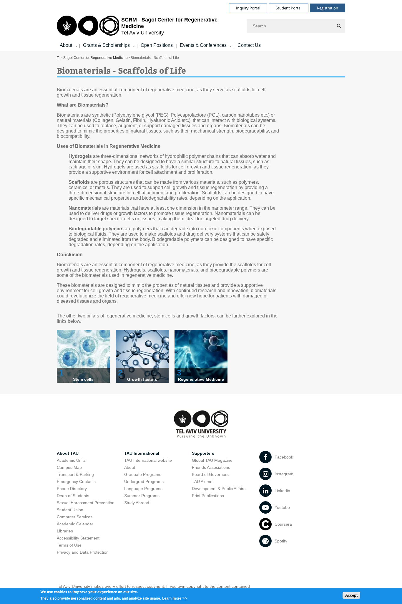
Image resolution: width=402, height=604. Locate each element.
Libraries (65, 531)
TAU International (141, 453)
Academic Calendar (75, 524)
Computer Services (74, 516)
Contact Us (249, 45)
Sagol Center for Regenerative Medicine (95, 58)
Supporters (203, 453)
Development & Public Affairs (218, 488)
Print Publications (208, 495)
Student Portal (288, 8)
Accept (351, 595)
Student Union (70, 509)
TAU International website (148, 460)
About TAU (68, 453)
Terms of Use (69, 545)
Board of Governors (210, 474)
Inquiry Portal (248, 8)
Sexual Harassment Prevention (85, 502)
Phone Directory (72, 488)
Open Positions (157, 45)
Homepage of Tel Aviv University (58, 57)
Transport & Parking (75, 474)
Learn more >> (174, 598)
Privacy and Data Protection (83, 552)
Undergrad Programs (144, 481)
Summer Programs (142, 495)
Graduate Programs (142, 474)
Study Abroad (136, 502)
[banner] (201, 25)
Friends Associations (211, 467)
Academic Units (71, 460)
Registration (327, 8)
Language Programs (143, 488)
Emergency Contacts (76, 481)
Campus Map (69, 467)
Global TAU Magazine (212, 460)
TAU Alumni (202, 481)
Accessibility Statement (78, 538)
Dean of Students (73, 495)
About (66, 45)
